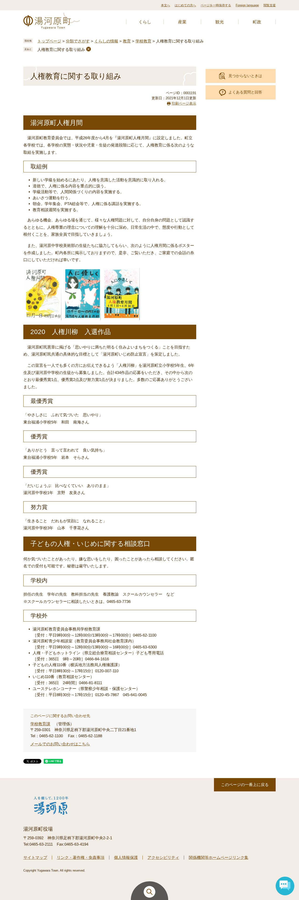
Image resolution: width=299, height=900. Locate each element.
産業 (182, 22)
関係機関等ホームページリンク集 (218, 857)
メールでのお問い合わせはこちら (60, 744)
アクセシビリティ (163, 857)
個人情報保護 (126, 857)
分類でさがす (78, 41)
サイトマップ (35, 857)
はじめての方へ (185, 5)
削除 (88, 49)
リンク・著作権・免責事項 (80, 857)
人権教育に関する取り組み (61, 49)
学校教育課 (40, 724)
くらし (145, 22)
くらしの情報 (106, 41)
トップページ (49, 41)
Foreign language (247, 5)
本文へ (165, 5)
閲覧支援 (269, 5)
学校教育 (143, 41)
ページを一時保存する (216, 5)
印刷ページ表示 (184, 103)
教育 (127, 41)
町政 (257, 22)
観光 (219, 22)
